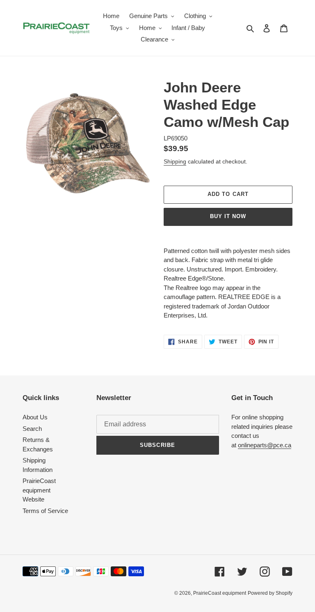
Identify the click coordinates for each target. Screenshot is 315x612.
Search (32, 428)
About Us (35, 417)
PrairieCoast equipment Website (39, 490)
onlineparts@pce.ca (264, 445)
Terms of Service (45, 510)
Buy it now (228, 216)
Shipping (175, 161)
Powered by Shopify (270, 593)
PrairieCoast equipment (219, 593)
